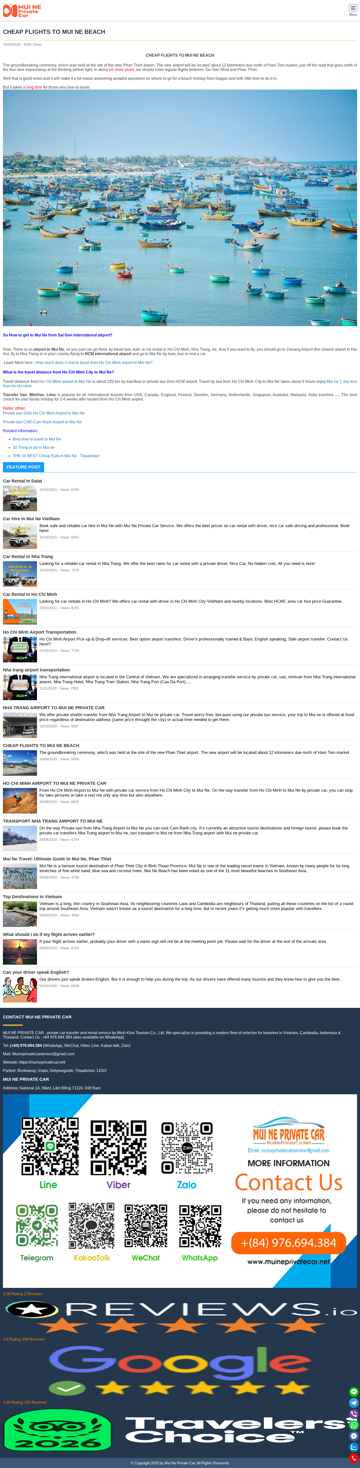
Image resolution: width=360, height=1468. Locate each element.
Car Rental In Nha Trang (28, 556)
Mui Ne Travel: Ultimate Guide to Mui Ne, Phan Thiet (57, 858)
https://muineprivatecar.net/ (42, 1062)
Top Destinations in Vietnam (32, 896)
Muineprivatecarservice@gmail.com (43, 1054)
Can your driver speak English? (36, 972)
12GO (101, 1070)
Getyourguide (61, 1070)
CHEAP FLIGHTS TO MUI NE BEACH (41, 745)
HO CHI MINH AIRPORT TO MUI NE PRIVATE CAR (54, 783)
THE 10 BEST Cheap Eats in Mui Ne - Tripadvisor (56, 456)
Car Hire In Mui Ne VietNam (31, 518)
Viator (43, 1070)
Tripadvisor (84, 1070)
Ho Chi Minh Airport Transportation (39, 632)
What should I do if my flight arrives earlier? (49, 934)
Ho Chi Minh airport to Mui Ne (65, 381)
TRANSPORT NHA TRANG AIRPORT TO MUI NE (53, 821)
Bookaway (27, 1070)
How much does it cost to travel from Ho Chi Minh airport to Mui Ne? (94, 362)
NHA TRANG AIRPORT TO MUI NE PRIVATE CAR (54, 707)
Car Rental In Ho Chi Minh (30, 594)
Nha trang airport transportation (36, 669)
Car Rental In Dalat (22, 481)
